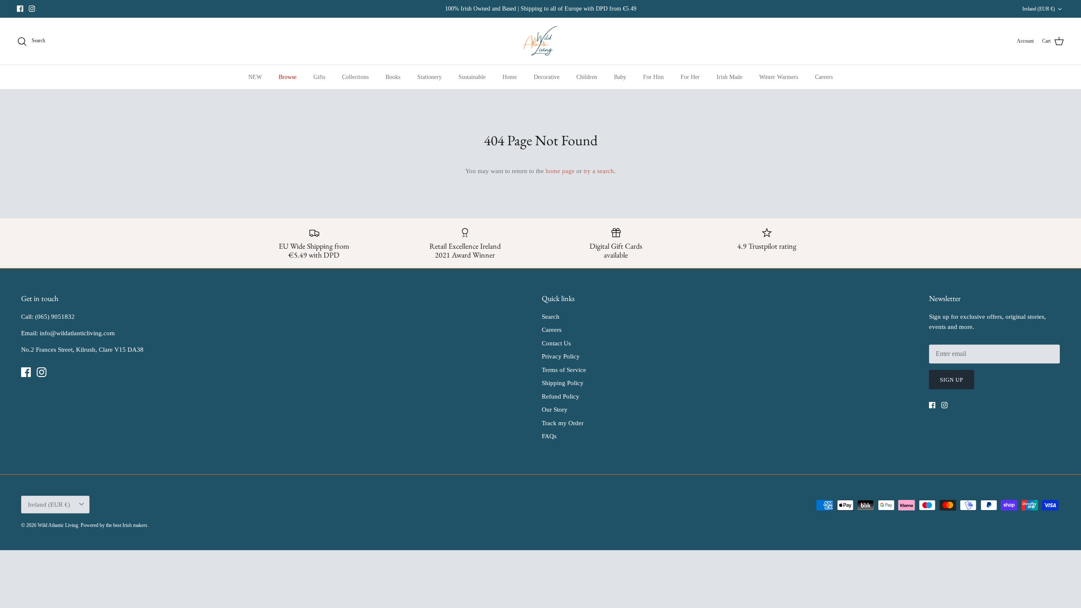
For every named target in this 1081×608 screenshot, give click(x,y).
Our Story (555, 409)
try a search (599, 171)
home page (560, 171)
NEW (255, 77)
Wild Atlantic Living (58, 525)
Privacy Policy (561, 356)
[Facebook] (20, 8)
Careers (824, 77)
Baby (620, 77)
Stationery (429, 77)
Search (551, 316)
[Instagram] (32, 8)
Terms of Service (564, 369)
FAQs (549, 436)
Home (509, 77)
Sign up (951, 380)
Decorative (547, 77)
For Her (690, 77)
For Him (653, 77)
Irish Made (729, 77)
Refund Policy (560, 396)
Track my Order (563, 423)
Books (393, 77)
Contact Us (556, 343)
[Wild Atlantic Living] (541, 41)
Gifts (319, 77)
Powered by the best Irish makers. (115, 525)
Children (586, 77)
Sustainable (472, 77)
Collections (355, 77)
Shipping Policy (563, 383)
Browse (287, 77)
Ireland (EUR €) (1038, 9)
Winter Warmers (778, 77)
